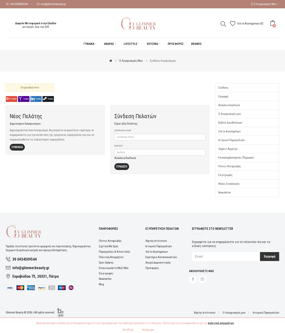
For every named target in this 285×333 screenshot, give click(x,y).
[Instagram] (202, 279)
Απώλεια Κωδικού (125, 158)
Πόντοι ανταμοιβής (110, 241)
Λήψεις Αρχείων (228, 149)
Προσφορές (152, 268)
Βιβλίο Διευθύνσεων (230, 122)
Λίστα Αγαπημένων (229, 131)
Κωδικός (118, 145)
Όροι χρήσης (106, 262)
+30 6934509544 (19, 4)
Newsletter (224, 192)
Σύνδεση (223, 87)
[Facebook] (193, 279)
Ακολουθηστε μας (201, 271)
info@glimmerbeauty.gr (53, 4)
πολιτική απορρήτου (221, 323)
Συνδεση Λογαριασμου (163, 60)
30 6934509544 (24, 259)
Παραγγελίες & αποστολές (114, 251)
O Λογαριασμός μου (131, 60)
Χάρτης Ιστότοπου (156, 241)
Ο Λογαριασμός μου (229, 114)
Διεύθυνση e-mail (122, 130)
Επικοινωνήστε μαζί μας (114, 268)
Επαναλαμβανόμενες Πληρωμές (236, 157)
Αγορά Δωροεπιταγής (158, 262)
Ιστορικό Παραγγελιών (231, 140)
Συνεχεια (17, 147)
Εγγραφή (223, 96)
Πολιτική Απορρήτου (111, 257)
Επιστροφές (225, 175)
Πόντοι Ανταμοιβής (229, 166)
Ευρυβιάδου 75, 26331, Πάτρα (35, 276)
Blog (101, 284)
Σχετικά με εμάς (108, 246)
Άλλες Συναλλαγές (229, 184)
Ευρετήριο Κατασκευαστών (161, 257)
